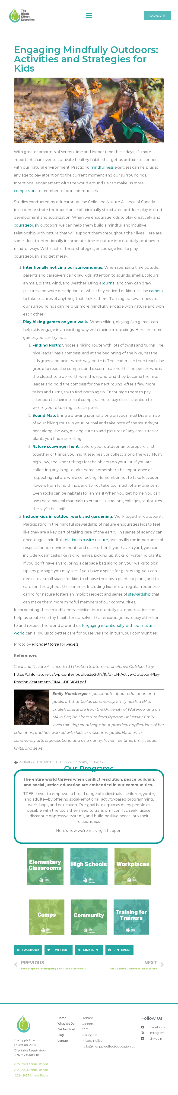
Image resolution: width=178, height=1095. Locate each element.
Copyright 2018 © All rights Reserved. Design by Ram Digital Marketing (116, 1084)
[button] (89, 15)
